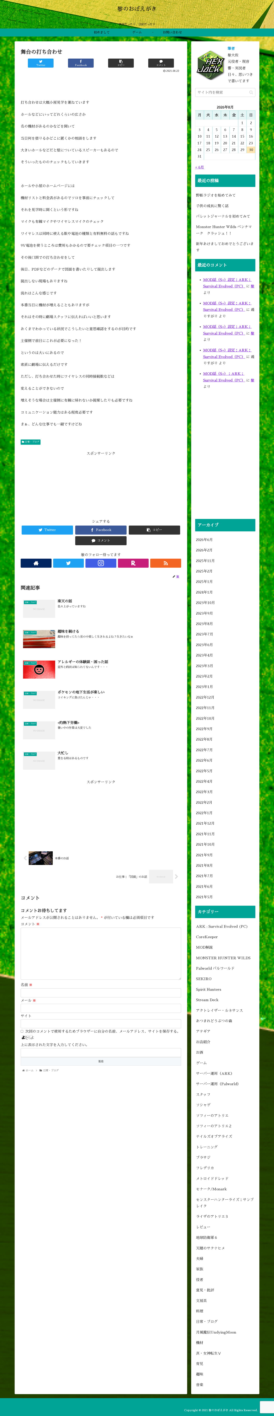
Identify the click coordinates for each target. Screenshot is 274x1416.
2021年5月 (204, 897)
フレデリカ (205, 1168)
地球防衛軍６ (207, 1237)
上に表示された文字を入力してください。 (55, 1045)
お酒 (199, 1052)
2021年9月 (204, 855)
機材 (199, 1343)
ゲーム (201, 1063)
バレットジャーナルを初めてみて (223, 216)
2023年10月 (205, 603)
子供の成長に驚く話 (212, 206)
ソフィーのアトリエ (212, 1116)
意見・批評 (205, 1290)
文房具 (201, 1301)
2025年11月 (205, 561)
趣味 (199, 1374)
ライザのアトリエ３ (212, 1216)
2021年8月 (204, 865)
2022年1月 (204, 813)
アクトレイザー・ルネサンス (219, 1010)
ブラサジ (203, 1157)
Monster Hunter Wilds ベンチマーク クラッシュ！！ (224, 230)
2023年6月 (204, 645)
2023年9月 (204, 613)
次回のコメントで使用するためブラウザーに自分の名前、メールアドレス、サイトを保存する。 (103, 1031)
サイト (26, 1016)
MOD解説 (204, 947)
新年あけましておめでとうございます (225, 247)
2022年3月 (204, 792)
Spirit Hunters (208, 989)
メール (28, 1000)
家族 (199, 1269)
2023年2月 (204, 676)
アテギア (203, 1031)
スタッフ (203, 1094)
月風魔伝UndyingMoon (216, 1332)
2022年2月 (204, 802)
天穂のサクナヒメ (210, 1248)
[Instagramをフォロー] (100, 563)
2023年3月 (204, 666)
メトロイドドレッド (212, 1179)
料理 (199, 1311)
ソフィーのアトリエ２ (214, 1126)
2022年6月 (204, 760)
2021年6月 (204, 886)
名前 (26, 985)
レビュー (203, 1227)
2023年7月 (204, 634)
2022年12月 (205, 697)
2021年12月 (205, 823)
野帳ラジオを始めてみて (216, 195)
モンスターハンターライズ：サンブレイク (225, 1203)
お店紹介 (203, 1042)
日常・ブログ (31, 442)
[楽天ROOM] (133, 563)
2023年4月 (204, 655)
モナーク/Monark (211, 1189)
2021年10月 (205, 844)
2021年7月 (204, 876)
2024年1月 (204, 592)
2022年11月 (205, 708)
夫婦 (199, 1259)
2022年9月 (204, 729)
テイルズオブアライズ (214, 1136)
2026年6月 (204, 540)
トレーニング (207, 1147)
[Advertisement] (101, 85)
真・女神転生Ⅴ (208, 1353)
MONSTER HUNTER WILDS (223, 958)
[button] (251, 92)
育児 (199, 1364)
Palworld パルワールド (215, 968)
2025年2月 (204, 571)
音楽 (199, 1385)
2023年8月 (204, 624)
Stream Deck (207, 1000)
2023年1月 (204, 687)
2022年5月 (204, 771)
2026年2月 (204, 550)
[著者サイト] (36, 563)
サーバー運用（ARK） (215, 1073)
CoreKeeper (207, 937)
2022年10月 (205, 718)
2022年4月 (204, 781)
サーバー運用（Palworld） (218, 1084)
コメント (30, 924)
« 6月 (199, 167)
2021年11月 (205, 834)
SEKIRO (203, 979)
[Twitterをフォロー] (68, 563)
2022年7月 (204, 750)
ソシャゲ (203, 1105)
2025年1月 (204, 582)
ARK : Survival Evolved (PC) (222, 926)
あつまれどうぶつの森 (214, 1021)
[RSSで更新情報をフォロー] (165, 563)
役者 (199, 1280)
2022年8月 (204, 739)
